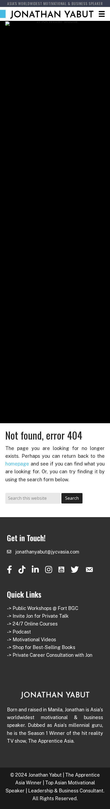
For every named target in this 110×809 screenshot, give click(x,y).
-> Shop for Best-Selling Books (41, 647)
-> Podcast (19, 632)
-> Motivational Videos (31, 639)
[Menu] (102, 14)
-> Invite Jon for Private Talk (38, 616)
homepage (17, 464)
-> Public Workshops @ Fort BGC (42, 608)
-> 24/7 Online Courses (32, 624)
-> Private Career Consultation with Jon (49, 655)
